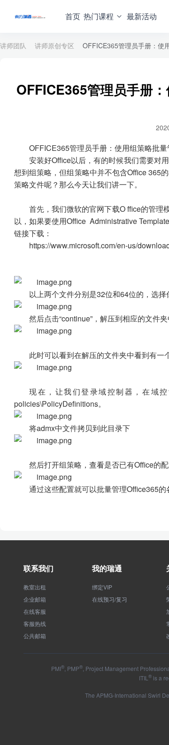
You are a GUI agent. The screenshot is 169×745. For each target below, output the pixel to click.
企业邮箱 (34, 599)
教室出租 (34, 587)
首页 (72, 16)
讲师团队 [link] (13, 45)
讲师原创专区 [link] (54, 45)
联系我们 (38, 568)
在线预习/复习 (109, 599)
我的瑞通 (107, 568)
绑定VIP (102, 587)
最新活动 (142, 16)
